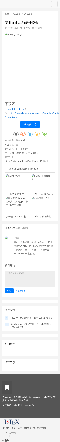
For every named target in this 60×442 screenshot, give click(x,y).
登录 (9, 291)
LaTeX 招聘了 (17, 194)
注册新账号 (20, 291)
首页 (7, 14)
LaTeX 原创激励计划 (43, 194)
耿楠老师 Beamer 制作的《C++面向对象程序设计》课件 (17, 216)
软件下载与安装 (43, 216)
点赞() (31, 124)
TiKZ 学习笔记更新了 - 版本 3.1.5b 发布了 (31, 317)
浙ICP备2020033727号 (35, 428)
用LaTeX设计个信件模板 (26, 168)
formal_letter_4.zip (14, 109)
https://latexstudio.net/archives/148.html (26, 161)
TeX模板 (16, 14)
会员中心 (29, 405)
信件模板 (28, 14)
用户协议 (18, 405)
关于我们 (6, 405)
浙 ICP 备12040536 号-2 (15, 400)
